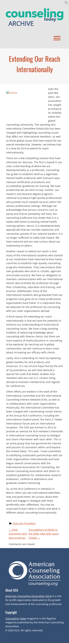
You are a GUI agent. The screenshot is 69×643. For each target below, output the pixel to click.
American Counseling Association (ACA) (28, 596)
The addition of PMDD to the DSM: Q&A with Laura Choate (43, 533)
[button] (66, 3)
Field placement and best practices (18, 533)
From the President (24, 523)
